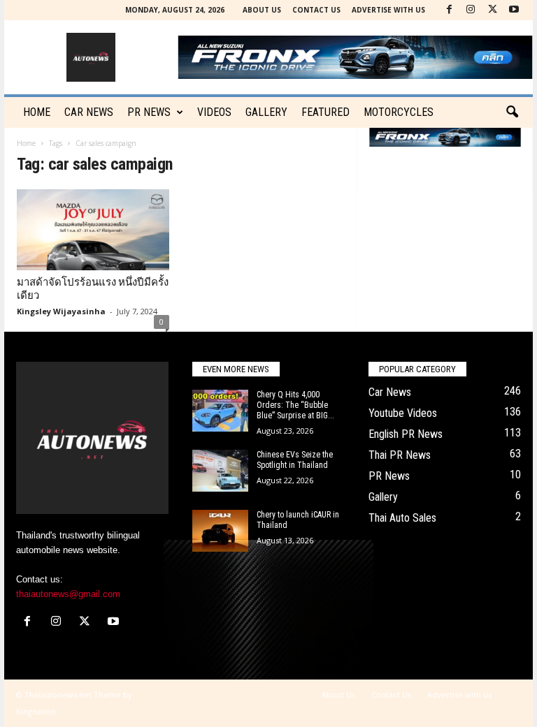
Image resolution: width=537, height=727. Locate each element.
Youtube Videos (402, 413)
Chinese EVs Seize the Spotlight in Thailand (295, 460)
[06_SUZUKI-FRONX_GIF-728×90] (445, 137)
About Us (262, 10)
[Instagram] (470, 10)
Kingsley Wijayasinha (61, 311)
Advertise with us (388, 10)
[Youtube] (514, 10)
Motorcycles (399, 112)
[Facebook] (449, 10)
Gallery (266, 112)
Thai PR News (399, 455)
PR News (149, 112)
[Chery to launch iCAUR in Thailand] (220, 531)
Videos (214, 112)
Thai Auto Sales (402, 517)
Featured (325, 112)
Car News (389, 392)
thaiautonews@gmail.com (68, 594)
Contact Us (316, 10)
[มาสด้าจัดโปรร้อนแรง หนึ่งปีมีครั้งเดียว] (93, 229)
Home (36, 112)
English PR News (405, 434)
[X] (492, 10)
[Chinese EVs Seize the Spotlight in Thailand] (220, 471)
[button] (511, 112)
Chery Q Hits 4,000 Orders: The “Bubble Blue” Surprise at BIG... (295, 405)
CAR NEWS (88, 112)
